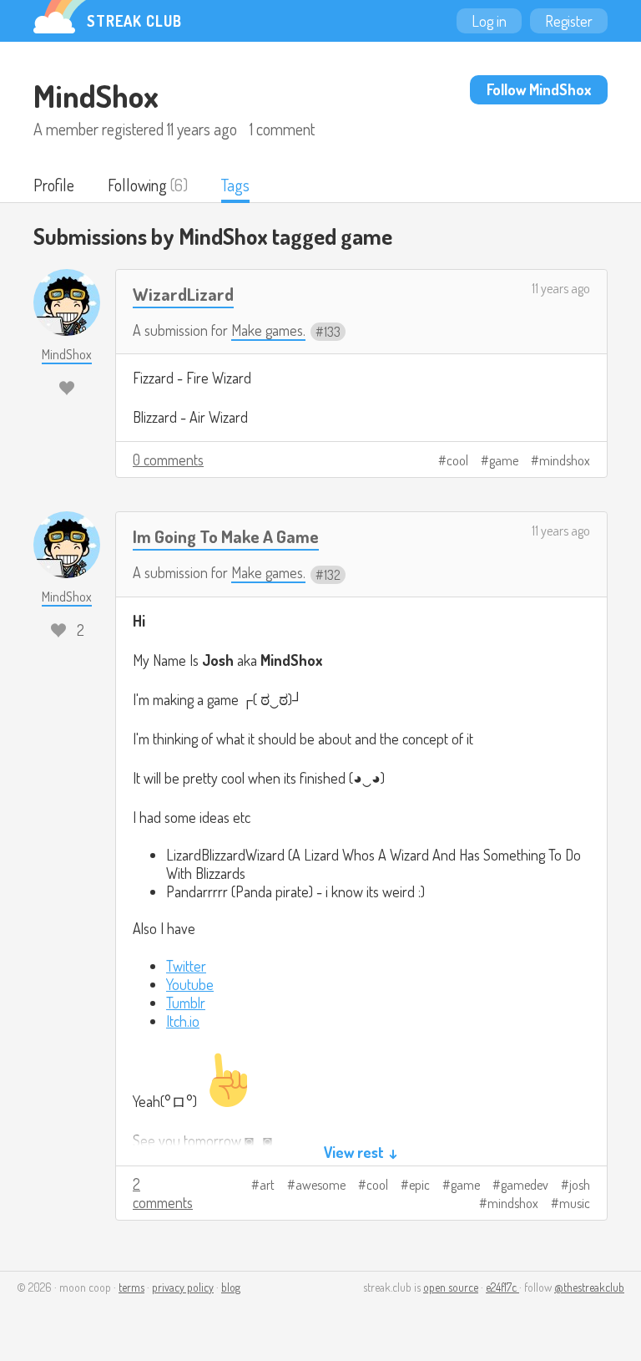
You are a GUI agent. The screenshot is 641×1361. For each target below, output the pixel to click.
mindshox (564, 460)
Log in (489, 21)
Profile (53, 185)
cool (457, 460)
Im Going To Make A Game (226, 536)
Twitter (186, 966)
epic (419, 1184)
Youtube (190, 984)
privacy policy (183, 1287)
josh (579, 1184)
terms (131, 1287)
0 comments (168, 459)
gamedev (524, 1184)
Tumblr (185, 1002)
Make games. (268, 330)
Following (137, 185)
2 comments (163, 1193)
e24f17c (502, 1287)
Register (569, 21)
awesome (320, 1184)
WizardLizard (183, 293)
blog (230, 1287)
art (267, 1184)
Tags (235, 185)
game (503, 460)
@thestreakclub (589, 1287)
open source (450, 1287)
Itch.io (182, 1021)
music (574, 1203)
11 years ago (561, 288)
